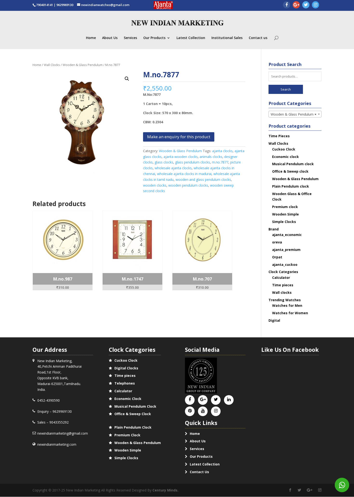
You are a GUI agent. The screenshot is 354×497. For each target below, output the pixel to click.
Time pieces (282, 285)
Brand (274, 229)
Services (130, 38)
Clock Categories (283, 271)
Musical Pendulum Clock (135, 406)
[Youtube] (203, 411)
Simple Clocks (284, 221)
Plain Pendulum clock (290, 186)
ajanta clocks (222, 151)
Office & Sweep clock (290, 171)
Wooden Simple (285, 214)
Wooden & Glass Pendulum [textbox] (294, 114)
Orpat (277, 257)
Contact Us (199, 472)
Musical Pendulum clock (293, 164)
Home (91, 38)
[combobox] (295, 114)
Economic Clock (127, 398)
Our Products (154, 38)
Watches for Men (287, 305)
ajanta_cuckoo (284, 264)
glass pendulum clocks (192, 162)
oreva (277, 242)
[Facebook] (286, 5)
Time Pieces (279, 136)
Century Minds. (165, 490)
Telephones (124, 383)
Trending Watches (285, 300)
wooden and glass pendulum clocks (203, 179)
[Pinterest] (190, 411)
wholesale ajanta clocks (173, 168)
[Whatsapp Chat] (342, 485)
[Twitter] (305, 5)
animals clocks (211, 156)
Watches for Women (290, 313)
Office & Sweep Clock (132, 414)
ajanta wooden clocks (181, 156)
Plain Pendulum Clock (132, 427)
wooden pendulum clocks (188, 185)
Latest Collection (191, 38)
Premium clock (285, 206)
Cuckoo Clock (283, 149)
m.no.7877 (220, 162)
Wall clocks (282, 292)
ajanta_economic (287, 234)
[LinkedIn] (229, 399)
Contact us (258, 38)
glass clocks (164, 162)
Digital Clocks (126, 368)
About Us (110, 38)
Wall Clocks (52, 65)
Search (286, 89)
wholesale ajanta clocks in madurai (184, 173)
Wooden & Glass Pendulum (83, 65)
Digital (274, 320)
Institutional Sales (227, 38)
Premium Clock (127, 435)
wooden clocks (154, 185)
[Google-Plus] (296, 5)
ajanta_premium (286, 249)
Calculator (281, 277)
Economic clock (285, 156)
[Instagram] (315, 5)
